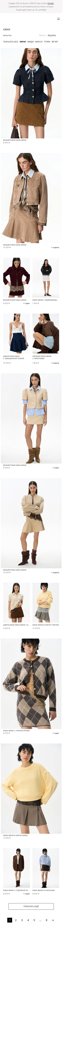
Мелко (42, 35)
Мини (23, 41)
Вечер (55, 41)
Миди (30, 41)
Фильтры (7, 35)
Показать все (10, 41)
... (40, 920)
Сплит (50, 3)
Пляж (47, 41)
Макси (38, 41)
